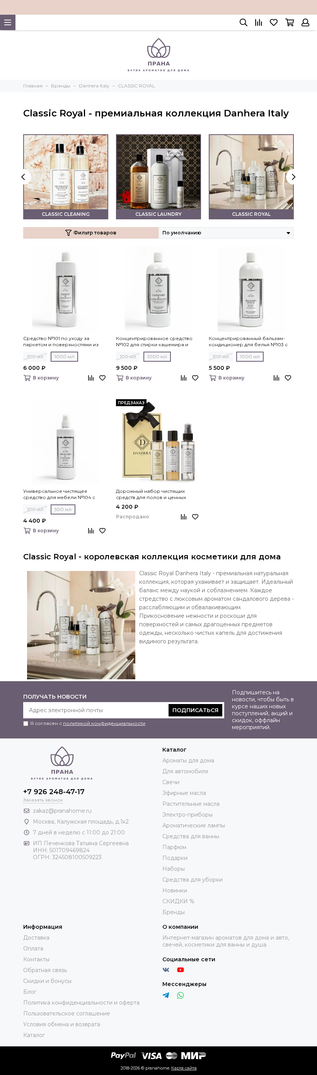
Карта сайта (184, 1068)
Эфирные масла (184, 793)
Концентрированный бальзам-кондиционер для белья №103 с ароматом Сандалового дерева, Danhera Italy (248, 341)
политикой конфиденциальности (104, 723)
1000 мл (64, 356)
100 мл (35, 356)
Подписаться (195, 710)
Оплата (33, 948)
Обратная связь (45, 970)
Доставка (36, 937)
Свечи (170, 782)
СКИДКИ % (178, 901)
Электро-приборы (187, 814)
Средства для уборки (192, 879)
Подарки (174, 858)
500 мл (63, 509)
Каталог (34, 1035)
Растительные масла (191, 803)
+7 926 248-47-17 (54, 792)
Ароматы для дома (188, 760)
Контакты (36, 959)
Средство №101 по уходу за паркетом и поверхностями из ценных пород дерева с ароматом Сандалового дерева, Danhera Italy (65, 341)
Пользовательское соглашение (66, 1013)
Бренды (173, 912)
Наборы (173, 868)
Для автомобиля (185, 771)
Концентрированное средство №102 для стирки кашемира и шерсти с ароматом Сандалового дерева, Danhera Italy (157, 341)
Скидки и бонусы (47, 981)
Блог (29, 991)
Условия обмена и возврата (61, 1024)
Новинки (174, 890)
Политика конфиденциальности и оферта (81, 1002)
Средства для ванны (190, 836)
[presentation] (23, 177)
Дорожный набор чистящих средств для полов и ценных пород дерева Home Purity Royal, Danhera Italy (156, 494)
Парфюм (174, 847)
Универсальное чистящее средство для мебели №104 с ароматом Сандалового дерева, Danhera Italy (62, 494)
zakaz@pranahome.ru (62, 810)
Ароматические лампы (193, 825)
